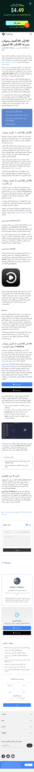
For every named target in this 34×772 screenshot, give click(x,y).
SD (2, 95)
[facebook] (3, 756)
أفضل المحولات (25, 212)
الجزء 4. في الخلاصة (10, 124)
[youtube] (13, 756)
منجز (17, 705)
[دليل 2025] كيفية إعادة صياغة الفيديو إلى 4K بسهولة (17, 647)
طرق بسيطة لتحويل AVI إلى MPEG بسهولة (15, 653)
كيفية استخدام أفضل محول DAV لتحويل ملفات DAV (16, 466)
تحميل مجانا (18, 384)
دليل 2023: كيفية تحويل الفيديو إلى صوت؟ (14, 667)
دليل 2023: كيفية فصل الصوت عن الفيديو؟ (14, 664)
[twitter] (8, 756)
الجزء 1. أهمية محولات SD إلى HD (13, 111)
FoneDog (9, 34)
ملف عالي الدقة (13, 168)
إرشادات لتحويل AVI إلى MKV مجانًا (13, 650)
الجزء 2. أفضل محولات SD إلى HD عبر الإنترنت (17, 115)
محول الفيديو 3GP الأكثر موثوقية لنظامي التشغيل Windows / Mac (17, 462)
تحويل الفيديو (15, 512)
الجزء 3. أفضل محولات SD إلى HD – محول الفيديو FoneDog (16, 119)
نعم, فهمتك (28, 765)
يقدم (17, 550)
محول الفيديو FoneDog (8, 364)
